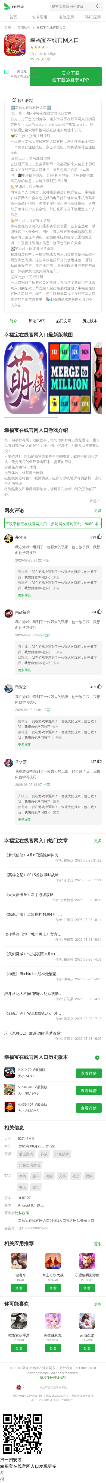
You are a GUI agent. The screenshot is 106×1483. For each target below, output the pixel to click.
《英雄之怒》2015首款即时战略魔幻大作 (33, 874)
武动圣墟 (87, 1335)
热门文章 (63, 320)
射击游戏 (26, 1153)
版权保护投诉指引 (53, 1377)
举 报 (2, 1475)
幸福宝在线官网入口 (14, 6)
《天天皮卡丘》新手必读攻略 (29, 894)
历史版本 (90, 320)
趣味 (35, 1175)
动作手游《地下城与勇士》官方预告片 (33, 934)
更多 (98, 511)
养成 (44, 1153)
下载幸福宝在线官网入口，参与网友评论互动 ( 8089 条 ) (53, 523)
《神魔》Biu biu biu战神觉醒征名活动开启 (33, 973)
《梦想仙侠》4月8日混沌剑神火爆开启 (33, 854)
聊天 (22, 1186)
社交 (75, 1175)
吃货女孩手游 (19, 1335)
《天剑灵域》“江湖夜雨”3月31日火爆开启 (33, 953)
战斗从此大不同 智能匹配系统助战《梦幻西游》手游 (33, 993)
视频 (89, 1175)
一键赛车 (19, 1274)
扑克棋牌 (62, 1153)
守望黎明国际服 (87, 1274)
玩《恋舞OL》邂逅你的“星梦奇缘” (33, 1033)
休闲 (22, 1175)
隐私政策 (22, 1212)
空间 (35, 1186)
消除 (49, 1175)
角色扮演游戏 (29, 1165)
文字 (62, 1175)
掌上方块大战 (53, 1274)
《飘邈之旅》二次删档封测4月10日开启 (33, 914)
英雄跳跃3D (53, 1335)
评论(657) (37, 320)
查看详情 (89, 1073)
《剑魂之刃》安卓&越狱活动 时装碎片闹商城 (33, 1013)
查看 (19, 1288)
